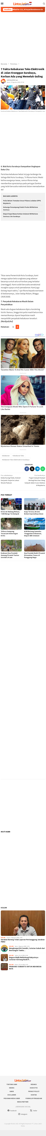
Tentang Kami (11, 1084)
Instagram (24, 1114)
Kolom (4, 907)
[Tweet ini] (32, 468)
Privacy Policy (33, 1091)
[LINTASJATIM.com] (22, 3)
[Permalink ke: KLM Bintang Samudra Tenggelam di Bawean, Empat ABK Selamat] (34, 524)
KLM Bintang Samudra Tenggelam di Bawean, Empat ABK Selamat (33, 533)
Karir (12, 1091)
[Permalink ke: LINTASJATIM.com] (3, 81)
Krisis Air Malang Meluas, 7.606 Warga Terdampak (10, 513)
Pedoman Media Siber (12, 1098)
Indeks (11, 1088)
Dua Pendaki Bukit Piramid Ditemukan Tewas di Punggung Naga (34, 555)
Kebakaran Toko (18, 456)
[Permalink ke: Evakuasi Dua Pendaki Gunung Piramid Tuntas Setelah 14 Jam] (11, 546)
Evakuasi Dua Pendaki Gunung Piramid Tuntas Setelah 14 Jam (10, 555)
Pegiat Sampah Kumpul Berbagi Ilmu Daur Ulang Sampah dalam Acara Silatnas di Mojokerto (35, 480)
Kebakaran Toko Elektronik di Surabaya (15, 460)
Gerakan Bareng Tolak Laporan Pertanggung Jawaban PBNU (23, 941)
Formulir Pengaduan (34, 1098)
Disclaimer (12, 1095)
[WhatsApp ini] (42, 468)
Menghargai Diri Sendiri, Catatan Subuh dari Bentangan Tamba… (27, 949)
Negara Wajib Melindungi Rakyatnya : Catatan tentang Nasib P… (24, 958)
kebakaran (6, 456)
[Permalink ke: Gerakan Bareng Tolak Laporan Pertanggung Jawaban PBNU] (23, 923)
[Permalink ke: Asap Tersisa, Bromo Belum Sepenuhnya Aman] (34, 504)
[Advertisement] (23, 37)
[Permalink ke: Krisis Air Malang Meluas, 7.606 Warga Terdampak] (11, 504)
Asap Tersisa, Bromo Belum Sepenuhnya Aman (33, 513)
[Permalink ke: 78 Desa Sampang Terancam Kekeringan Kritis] (11, 524)
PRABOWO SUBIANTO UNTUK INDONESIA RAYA (25, 968)
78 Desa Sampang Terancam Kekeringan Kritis (9, 533)
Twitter (35, 1111)
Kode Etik (34, 1088)
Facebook (13, 1111)
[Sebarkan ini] (26, 468)
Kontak (34, 1095)
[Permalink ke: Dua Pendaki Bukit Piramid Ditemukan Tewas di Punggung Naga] (34, 546)
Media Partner (22, 1102)
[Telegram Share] (37, 468)
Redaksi (34, 1084)
